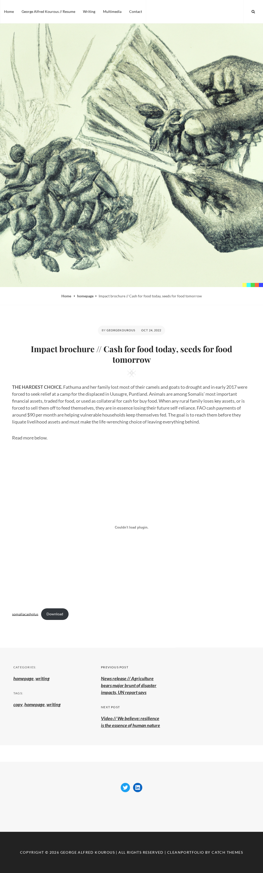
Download (54, 614)
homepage (85, 296)
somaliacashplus (25, 614)
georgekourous (121, 330)
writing (42, 678)
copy (18, 704)
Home (9, 11)
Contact (135, 11)
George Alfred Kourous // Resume (48, 11)
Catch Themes (227, 852)
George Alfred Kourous (87, 852)
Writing (89, 11)
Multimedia (112, 11)
